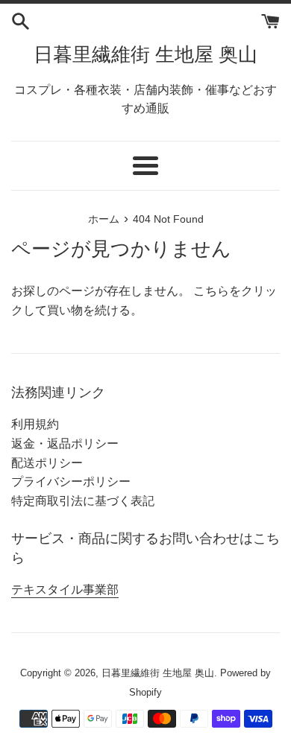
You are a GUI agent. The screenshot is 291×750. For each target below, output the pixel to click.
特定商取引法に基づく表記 (82, 501)
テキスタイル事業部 (65, 589)
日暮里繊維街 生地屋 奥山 (145, 55)
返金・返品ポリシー (65, 443)
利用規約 (35, 424)
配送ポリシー (47, 463)
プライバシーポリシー (71, 481)
